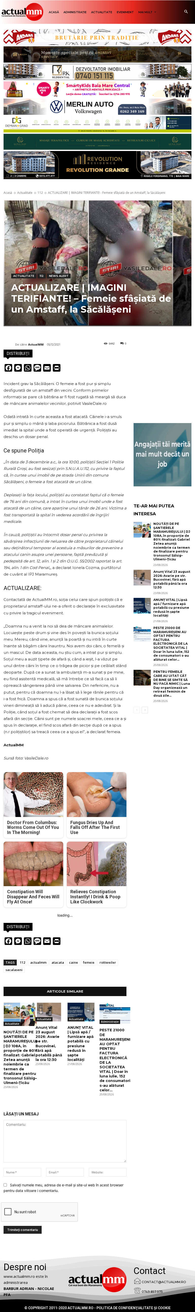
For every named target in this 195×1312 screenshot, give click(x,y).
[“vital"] (162, 454)
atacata (58, 962)
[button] (186, 12)
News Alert (59, 276)
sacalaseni (14, 969)
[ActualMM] (9, 344)
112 (40, 193)
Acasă (8, 193)
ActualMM (36, 344)
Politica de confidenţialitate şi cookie (133, 1308)
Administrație (110, 1021)
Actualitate (24, 193)
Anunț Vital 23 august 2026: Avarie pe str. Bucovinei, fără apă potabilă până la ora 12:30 (49, 1043)
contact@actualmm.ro (164, 1282)
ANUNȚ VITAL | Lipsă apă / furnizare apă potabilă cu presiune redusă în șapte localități (81, 1043)
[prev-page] (137, 710)
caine (73, 962)
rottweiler (108, 962)
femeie (88, 962)
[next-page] (145, 710)
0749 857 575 (152, 1292)
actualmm (38, 962)
